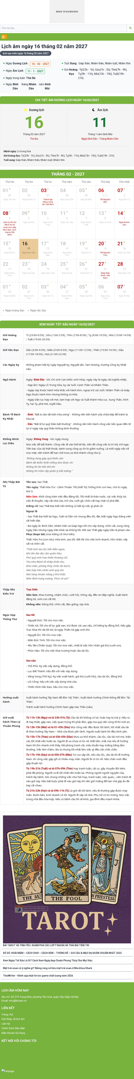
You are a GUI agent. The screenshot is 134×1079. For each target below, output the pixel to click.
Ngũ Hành (9, 379)
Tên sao (31, 482)
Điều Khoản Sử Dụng (13, 1033)
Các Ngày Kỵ (11, 364)
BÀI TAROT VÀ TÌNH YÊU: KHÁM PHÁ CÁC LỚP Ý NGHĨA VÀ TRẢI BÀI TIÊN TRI (46, 945)
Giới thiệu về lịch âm (13, 1019)
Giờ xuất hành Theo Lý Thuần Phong (11, 722)
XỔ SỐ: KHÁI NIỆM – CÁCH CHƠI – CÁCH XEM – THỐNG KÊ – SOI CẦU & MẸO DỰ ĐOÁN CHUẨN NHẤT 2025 (62, 953)
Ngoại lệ (31, 511)
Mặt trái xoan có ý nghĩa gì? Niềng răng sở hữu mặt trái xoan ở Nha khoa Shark (47, 968)
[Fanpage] (8, 1071)
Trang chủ (7, 1014)
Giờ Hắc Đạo (11, 350)
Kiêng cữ (32, 506)
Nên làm (31, 496)
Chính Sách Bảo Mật (13, 1028)
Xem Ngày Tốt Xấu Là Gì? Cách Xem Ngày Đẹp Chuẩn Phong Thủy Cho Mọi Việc (47, 960)
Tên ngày (32, 487)
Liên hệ (6, 1023)
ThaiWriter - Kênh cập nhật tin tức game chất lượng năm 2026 (38, 975)
